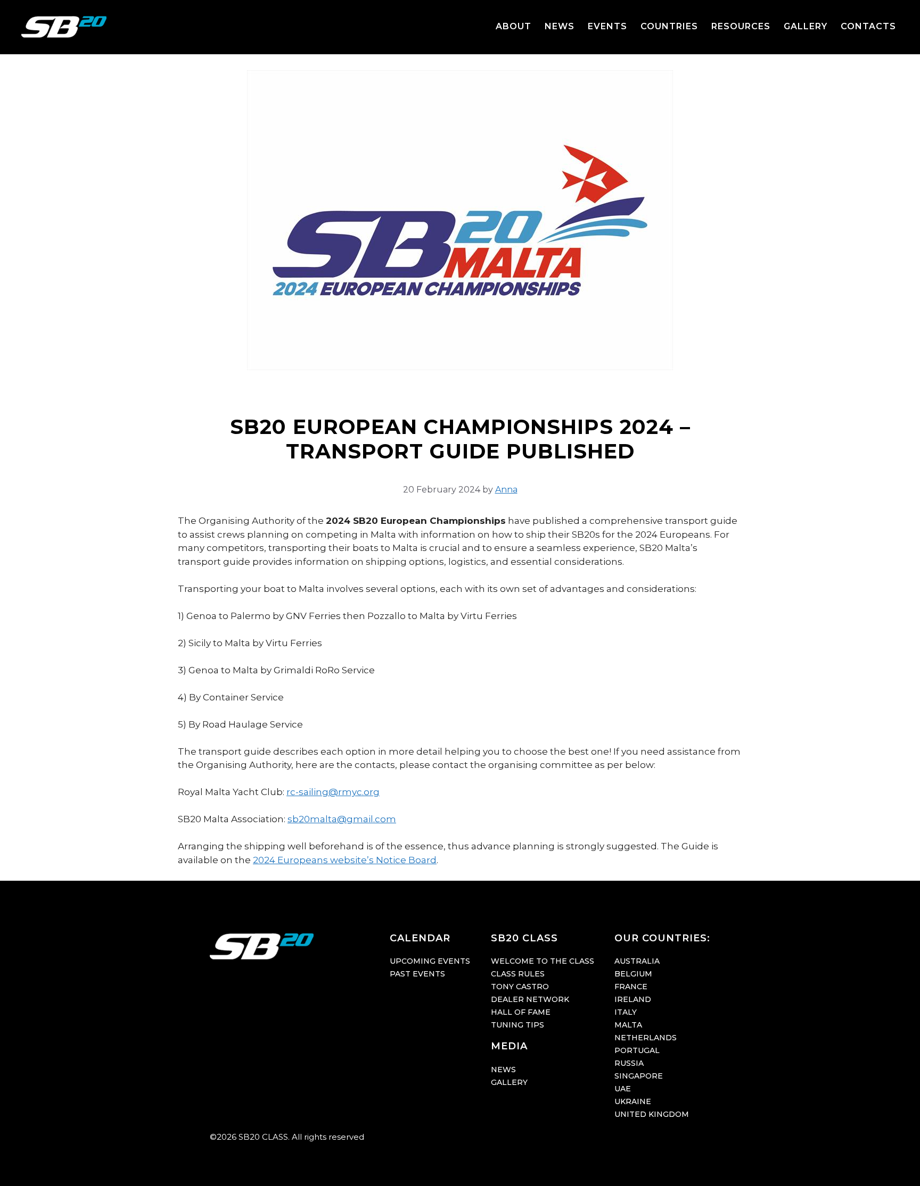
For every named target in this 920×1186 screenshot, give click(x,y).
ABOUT (513, 26)
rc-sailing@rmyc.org (333, 792)
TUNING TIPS (517, 1025)
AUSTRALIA (637, 961)
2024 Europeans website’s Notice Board (345, 860)
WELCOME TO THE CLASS (542, 961)
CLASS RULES (518, 974)
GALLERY (805, 26)
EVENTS (607, 26)
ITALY (625, 1012)
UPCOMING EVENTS (430, 961)
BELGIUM (633, 974)
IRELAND (632, 999)
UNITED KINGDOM (651, 1114)
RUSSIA (629, 1063)
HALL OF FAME (521, 1012)
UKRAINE (632, 1101)
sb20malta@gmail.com (342, 819)
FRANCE (630, 986)
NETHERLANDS (645, 1037)
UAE (622, 1088)
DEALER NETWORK (530, 999)
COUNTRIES (669, 26)
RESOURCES (740, 26)
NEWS (559, 26)
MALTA (628, 1025)
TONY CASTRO (520, 986)
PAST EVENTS (417, 974)
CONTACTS (868, 26)
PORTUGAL (637, 1050)
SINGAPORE (638, 1076)
